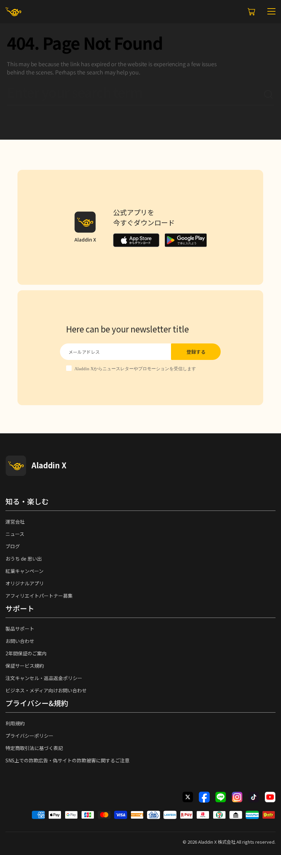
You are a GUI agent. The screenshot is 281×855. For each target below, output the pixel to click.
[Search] (268, 94)
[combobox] (135, 94)
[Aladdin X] (15, 465)
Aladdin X (207, 842)
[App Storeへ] (136, 240)
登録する (196, 351)
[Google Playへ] (186, 240)
